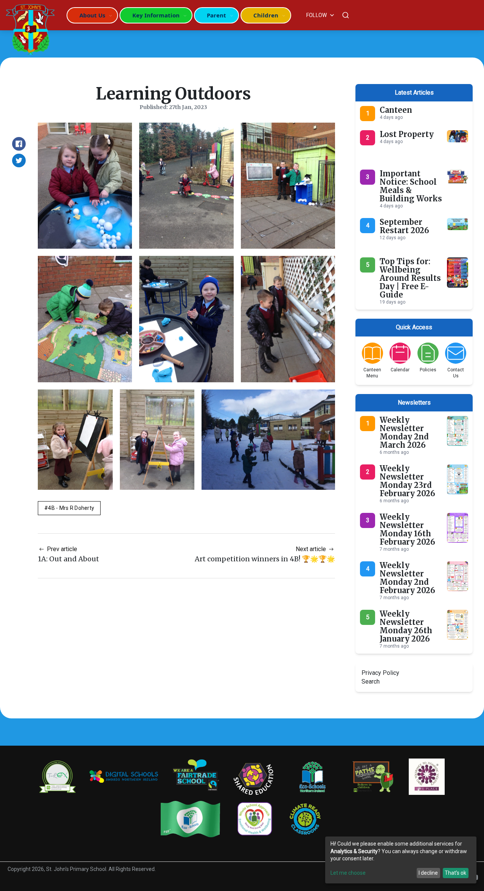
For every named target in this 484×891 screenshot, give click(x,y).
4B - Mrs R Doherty (71, 508)
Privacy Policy (380, 672)
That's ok (455, 873)
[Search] (345, 15)
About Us (92, 15)
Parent (216, 15)
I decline (428, 873)
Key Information (156, 15)
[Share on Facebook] (19, 144)
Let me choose (348, 873)
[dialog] (400, 859)
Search (370, 681)
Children (265, 15)
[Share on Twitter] (19, 160)
